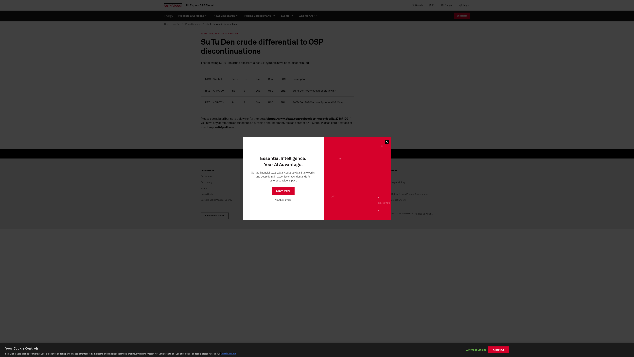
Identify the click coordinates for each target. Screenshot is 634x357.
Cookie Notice (228, 353)
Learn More (283, 190)
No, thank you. (283, 199)
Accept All (498, 349)
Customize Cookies (476, 349)
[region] (317, 350)
